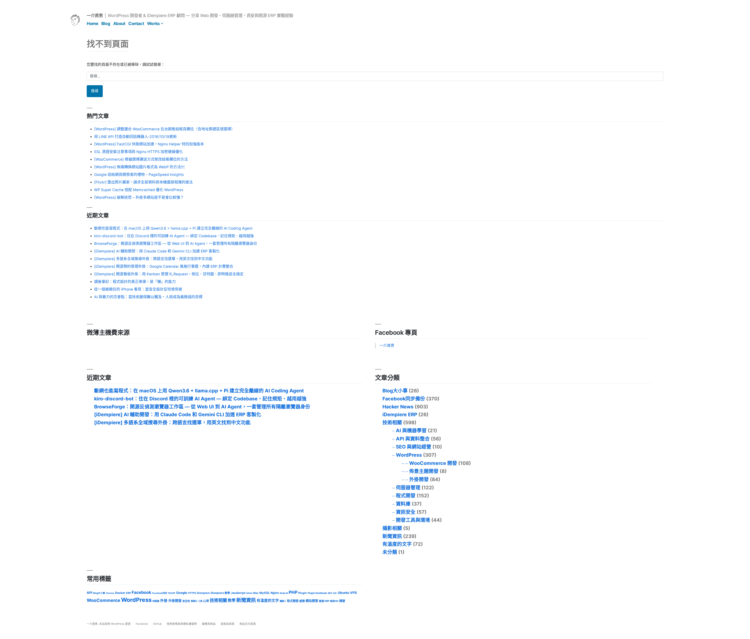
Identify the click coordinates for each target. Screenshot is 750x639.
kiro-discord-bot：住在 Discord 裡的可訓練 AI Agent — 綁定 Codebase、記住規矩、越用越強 (174, 236)
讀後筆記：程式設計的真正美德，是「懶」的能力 (135, 281)
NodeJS (284, 593)
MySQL (264, 593)
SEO (330, 593)
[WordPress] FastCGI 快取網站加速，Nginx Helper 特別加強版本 (149, 144)
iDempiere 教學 (220, 592)
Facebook (141, 592)
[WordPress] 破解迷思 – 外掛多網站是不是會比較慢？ (139, 197)
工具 (200, 601)
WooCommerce (103, 600)
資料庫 (403, 504)
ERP (128, 593)
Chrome (110, 593)
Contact (136, 23)
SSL (335, 593)
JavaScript (238, 592)
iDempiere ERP (399, 414)
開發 (342, 601)
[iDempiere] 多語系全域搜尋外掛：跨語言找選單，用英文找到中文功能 (153, 259)
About (119, 23)
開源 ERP (324, 601)
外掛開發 (419, 479)
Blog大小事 (395, 391)
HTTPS (192, 593)
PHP (293, 592)
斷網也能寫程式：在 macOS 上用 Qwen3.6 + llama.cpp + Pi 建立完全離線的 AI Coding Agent (173, 228)
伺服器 (155, 601)
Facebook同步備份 (403, 399)
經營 (302, 600)
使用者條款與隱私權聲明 (182, 623)
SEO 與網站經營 (413, 447)
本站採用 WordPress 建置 (115, 623)
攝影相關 (392, 528)
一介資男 (95, 15)
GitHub (157, 623)
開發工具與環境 (413, 520)
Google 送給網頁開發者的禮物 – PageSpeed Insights (139, 174)
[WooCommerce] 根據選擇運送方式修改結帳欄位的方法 (141, 159)
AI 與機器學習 (411, 430)
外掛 (164, 600)
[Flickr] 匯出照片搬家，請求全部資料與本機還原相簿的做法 (143, 182)
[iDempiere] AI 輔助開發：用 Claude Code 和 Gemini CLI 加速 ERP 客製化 (157, 251)
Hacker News (397, 407)
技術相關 (392, 422)
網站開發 (312, 601)
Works (153, 23)
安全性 (186, 601)
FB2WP (171, 593)
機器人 (283, 601)
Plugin (302, 592)
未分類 (389, 552)
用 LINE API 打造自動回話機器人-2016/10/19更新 (135, 136)
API (89, 593)
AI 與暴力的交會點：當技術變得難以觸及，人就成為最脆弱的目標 (148, 297)
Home (92, 23)
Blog (105, 23)
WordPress (409, 455)
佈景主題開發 (423, 471)
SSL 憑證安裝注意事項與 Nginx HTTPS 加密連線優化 (138, 151)
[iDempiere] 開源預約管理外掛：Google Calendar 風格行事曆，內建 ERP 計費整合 (163, 266)
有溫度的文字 (397, 544)
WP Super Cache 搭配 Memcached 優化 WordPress (138, 190)
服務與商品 (209, 623)
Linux (249, 593)
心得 (206, 601)
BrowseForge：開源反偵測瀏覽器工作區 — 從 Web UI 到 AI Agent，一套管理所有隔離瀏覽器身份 (175, 243)
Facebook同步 (159, 593)
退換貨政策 (227, 623)
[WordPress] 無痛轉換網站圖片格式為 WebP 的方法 (139, 167)
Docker (120, 593)
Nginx (275, 593)
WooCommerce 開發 (433, 463)
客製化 (194, 601)
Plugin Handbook (317, 593)
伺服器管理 (408, 487)
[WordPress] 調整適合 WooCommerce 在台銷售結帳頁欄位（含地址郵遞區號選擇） (164, 129)
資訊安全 (405, 512)
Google (181, 593)
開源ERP (334, 601)
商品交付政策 (247, 623)
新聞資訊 (392, 536)
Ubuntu (343, 593)
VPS (353, 593)
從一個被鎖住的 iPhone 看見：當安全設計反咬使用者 (138, 289)
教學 (232, 600)
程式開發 (405, 495)
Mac (256, 592)
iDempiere (203, 592)
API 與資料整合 (413, 439)
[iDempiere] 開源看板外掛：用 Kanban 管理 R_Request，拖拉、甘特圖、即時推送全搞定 (169, 274)
